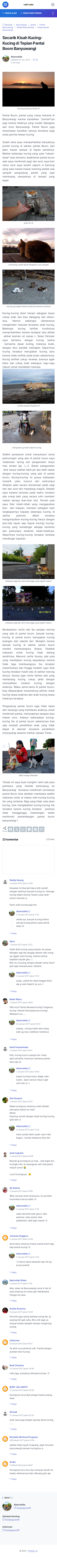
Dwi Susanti (16, 1098)
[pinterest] (35, 829)
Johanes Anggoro (19, 1236)
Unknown (15, 1340)
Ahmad (13, 1412)
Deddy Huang (17, 880)
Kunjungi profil (23, 1508)
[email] (41, 829)
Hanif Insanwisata (19, 1047)
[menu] (5, 5)
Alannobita (22, 911)
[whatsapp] (23, 829)
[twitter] (16, 829)
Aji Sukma (15, 1188)
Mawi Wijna (16, 999)
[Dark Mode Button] (53, 4)
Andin (13, 1462)
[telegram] (29, 829)
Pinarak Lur (33, 1551)
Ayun (12, 941)
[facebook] (10, 829)
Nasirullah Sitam (18, 1280)
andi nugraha (16, 1153)
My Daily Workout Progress (24, 1437)
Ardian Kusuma (18, 1308)
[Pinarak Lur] (28, 4)
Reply (14, 933)
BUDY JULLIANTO (19, 1387)
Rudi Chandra (17, 1365)
